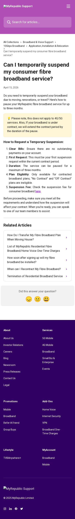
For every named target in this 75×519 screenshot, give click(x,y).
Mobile (7, 409)
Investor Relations (13, 345)
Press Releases (11, 371)
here (38, 191)
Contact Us (9, 378)
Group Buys (9, 429)
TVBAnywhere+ (12, 458)
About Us (8, 338)
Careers (7, 351)
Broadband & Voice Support (38, 42)
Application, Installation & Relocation (49, 46)
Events (46, 368)
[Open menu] (68, 6)
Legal (6, 385)
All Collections (11, 42)
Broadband (48, 351)
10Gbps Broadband (14, 46)
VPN (44, 422)
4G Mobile (47, 345)
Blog (5, 358)
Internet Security (51, 416)
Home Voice (49, 409)
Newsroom (9, 365)
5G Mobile (47, 338)
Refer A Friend (11, 422)
